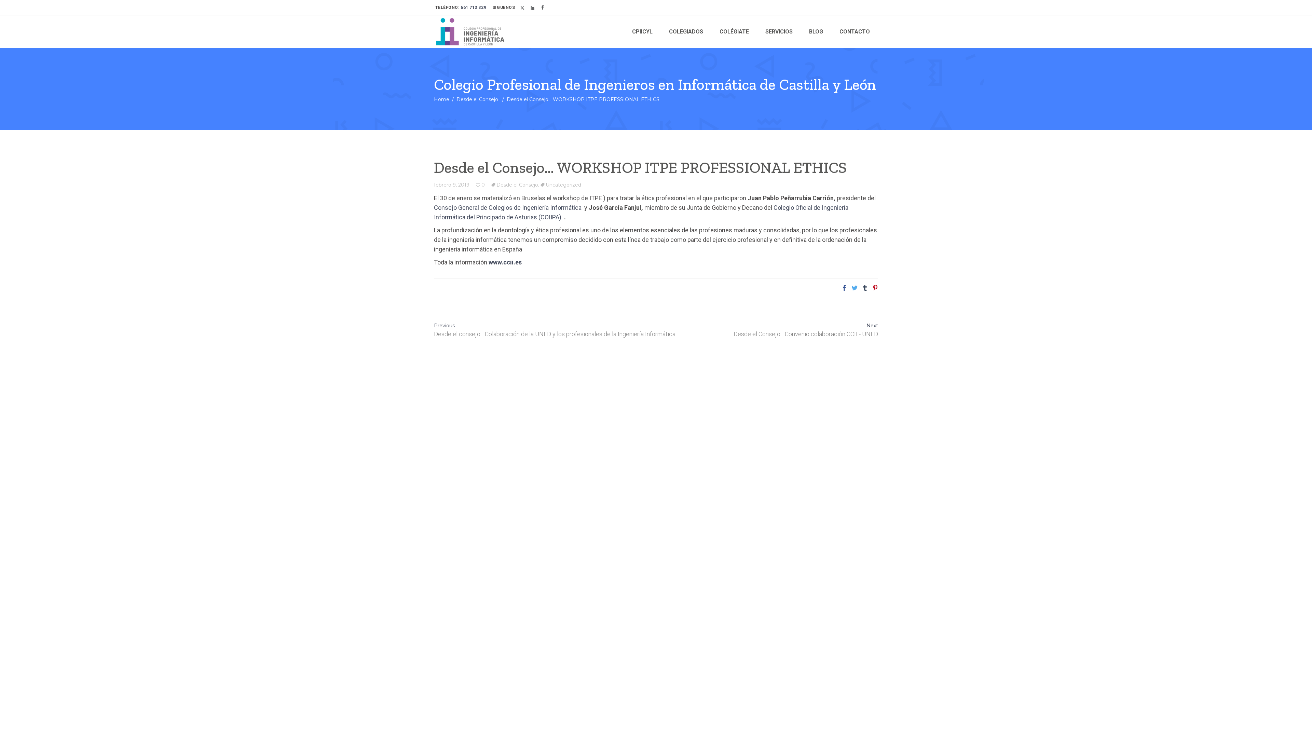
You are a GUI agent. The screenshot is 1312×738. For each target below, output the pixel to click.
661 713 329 (473, 7)
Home (441, 99)
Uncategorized (563, 185)
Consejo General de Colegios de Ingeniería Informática (508, 207)
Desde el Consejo (477, 99)
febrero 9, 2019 (451, 185)
